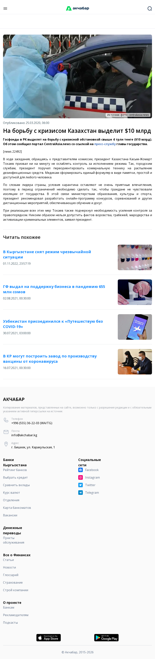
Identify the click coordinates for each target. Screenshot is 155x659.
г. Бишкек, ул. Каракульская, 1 (33, 447)
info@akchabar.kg (24, 435)
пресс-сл (101, 144)
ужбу (112, 144)
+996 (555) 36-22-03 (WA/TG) (31, 423)
